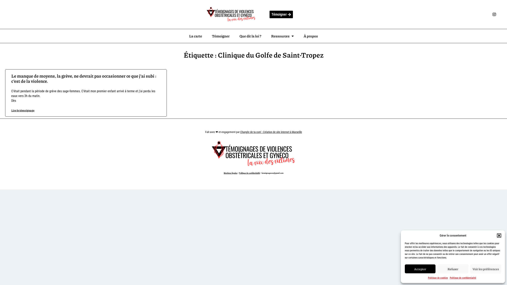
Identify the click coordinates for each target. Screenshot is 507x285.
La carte (195, 36)
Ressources (280, 36)
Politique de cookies (438, 277)
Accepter (420, 269)
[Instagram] (494, 14)
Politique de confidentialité (463, 277)
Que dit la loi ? (250, 36)
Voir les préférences (486, 269)
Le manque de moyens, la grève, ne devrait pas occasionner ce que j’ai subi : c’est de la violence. (83, 78)
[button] (499, 236)
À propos (311, 36)
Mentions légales (230, 173)
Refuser (453, 269)
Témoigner (221, 36)
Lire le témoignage (22, 110)
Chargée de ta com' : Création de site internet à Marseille (271, 132)
